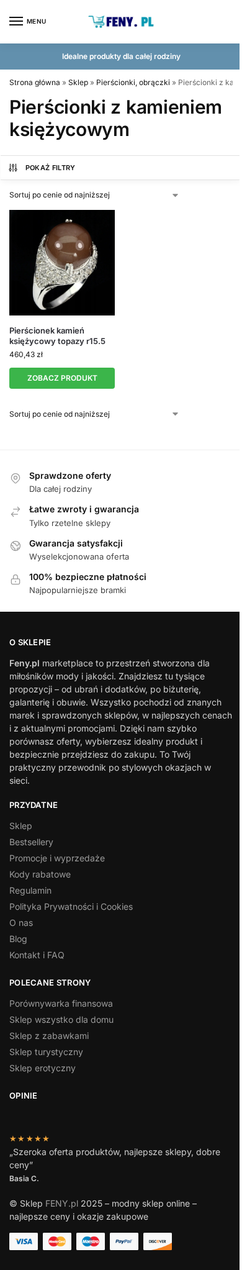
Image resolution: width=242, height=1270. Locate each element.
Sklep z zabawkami (49, 1035)
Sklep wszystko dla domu (61, 1019)
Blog (18, 938)
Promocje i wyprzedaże (57, 858)
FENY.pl (61, 1203)
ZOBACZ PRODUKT (62, 378)
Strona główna (34, 82)
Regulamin (30, 890)
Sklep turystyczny (46, 1051)
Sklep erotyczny (42, 1068)
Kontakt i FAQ (37, 955)
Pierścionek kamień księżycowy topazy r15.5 (57, 335)
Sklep (78, 82)
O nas (21, 922)
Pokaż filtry (50, 167)
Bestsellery (31, 842)
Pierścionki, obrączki (133, 82)
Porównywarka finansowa (61, 1003)
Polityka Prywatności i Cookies (71, 906)
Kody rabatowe (40, 874)
